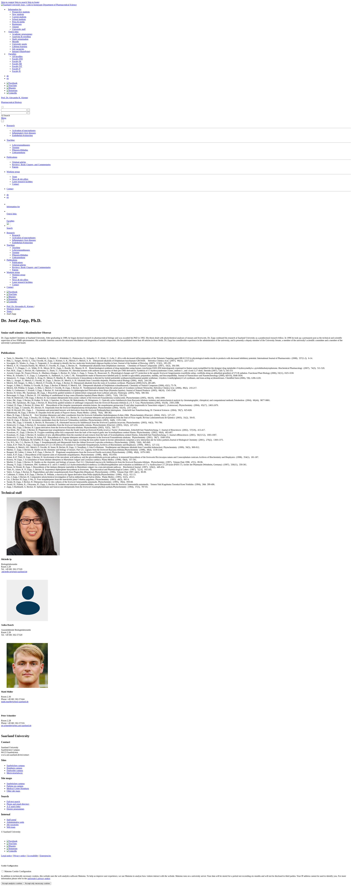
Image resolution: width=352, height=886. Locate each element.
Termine (15, 147)
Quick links (14, 32)
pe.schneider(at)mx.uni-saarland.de (16, 725)
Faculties (12, 54)
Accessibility (32, 856)
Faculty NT (17, 66)
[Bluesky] (11, 88)
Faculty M (16, 61)
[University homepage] (22, 5)
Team (14, 176)
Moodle (15, 41)
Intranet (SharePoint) (21, 51)
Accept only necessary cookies (37, 883)
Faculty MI (17, 64)
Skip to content (7, 2)
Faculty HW (17, 59)
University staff (18, 29)
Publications (12, 157)
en (8, 78)
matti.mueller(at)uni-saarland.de (14, 701)
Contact (15, 184)
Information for (14, 9)
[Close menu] (2, 120)
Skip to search (21, 2)
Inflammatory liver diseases (24, 133)
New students (18, 14)
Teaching (11, 140)
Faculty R (16, 71)
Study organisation (20, 39)
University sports (19, 44)
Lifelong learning (19, 46)
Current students (19, 17)
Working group (13, 172)
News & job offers (20, 179)
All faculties (17, 56)
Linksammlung (18, 152)
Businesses (17, 24)
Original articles (19, 162)
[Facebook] (12, 83)
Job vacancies (18, 49)
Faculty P (16, 69)
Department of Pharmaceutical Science (60, 5)
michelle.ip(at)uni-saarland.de (14, 571)
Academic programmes (22, 34)
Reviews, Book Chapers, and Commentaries (31, 164)
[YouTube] (12, 85)
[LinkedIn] (12, 93)
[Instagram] (12, 90)
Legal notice (6, 856)
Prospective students (21, 12)
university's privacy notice (39, 878)
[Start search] (28, 110)
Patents (15, 167)
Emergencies (45, 856)
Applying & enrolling (21, 36)
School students (19, 19)
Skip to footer (33, 2)
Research (11, 125)
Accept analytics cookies (12, 883)
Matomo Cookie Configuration (17, 871)
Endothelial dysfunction (22, 135)
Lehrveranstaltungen (21, 145)
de (8, 76)
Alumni (15, 27)
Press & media (18, 22)
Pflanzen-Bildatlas (20, 150)
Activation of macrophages (23, 130)
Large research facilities (22, 181)
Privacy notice (19, 856)
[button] (5, 115)
